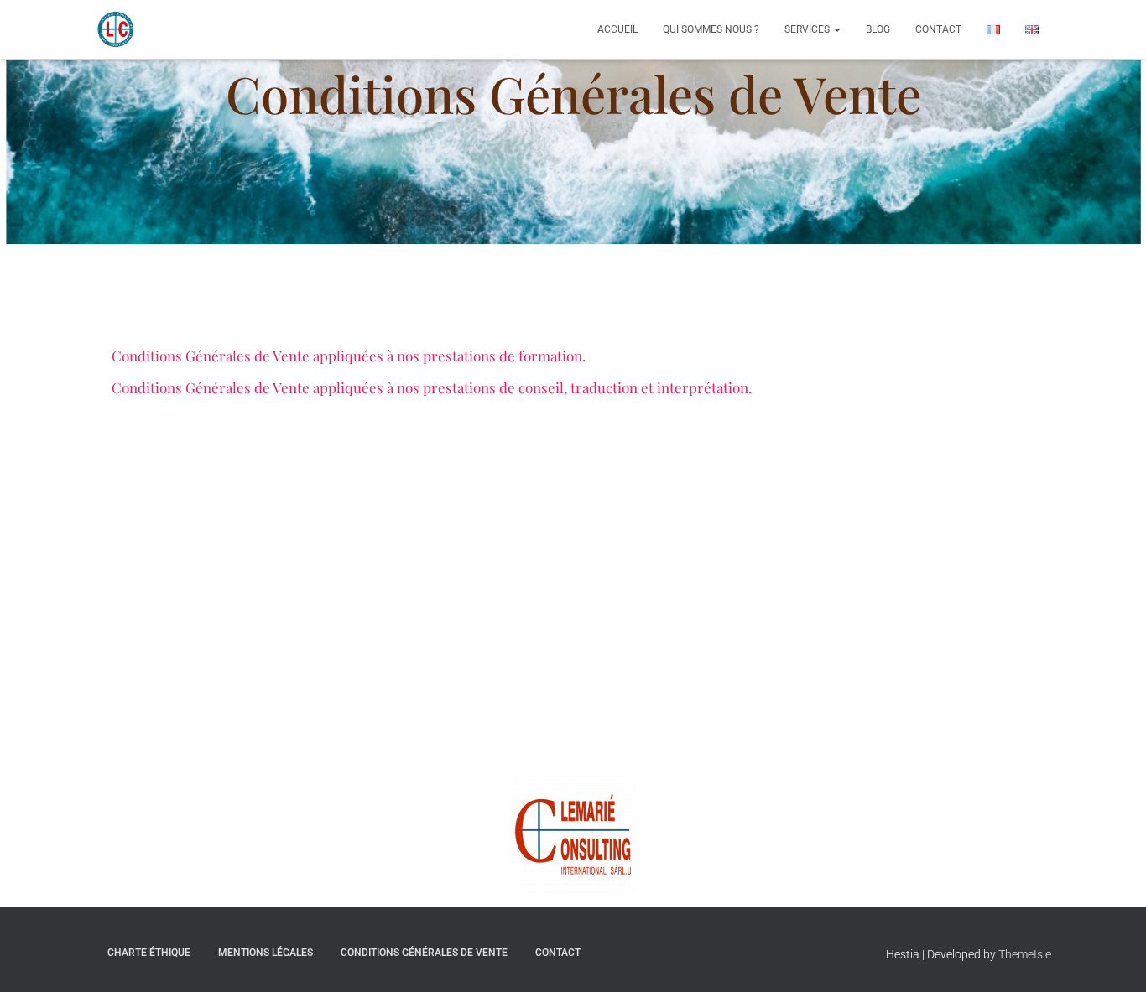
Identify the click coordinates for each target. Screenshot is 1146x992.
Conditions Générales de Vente (424, 952)
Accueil (617, 29)
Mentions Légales (265, 952)
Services (808, 29)
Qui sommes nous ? (711, 29)
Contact (938, 29)
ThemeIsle (1024, 954)
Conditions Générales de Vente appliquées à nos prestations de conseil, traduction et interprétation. (432, 387)
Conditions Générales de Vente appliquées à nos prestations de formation (347, 355)
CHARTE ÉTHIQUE (148, 952)
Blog (878, 29)
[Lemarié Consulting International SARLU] (115, 29)
